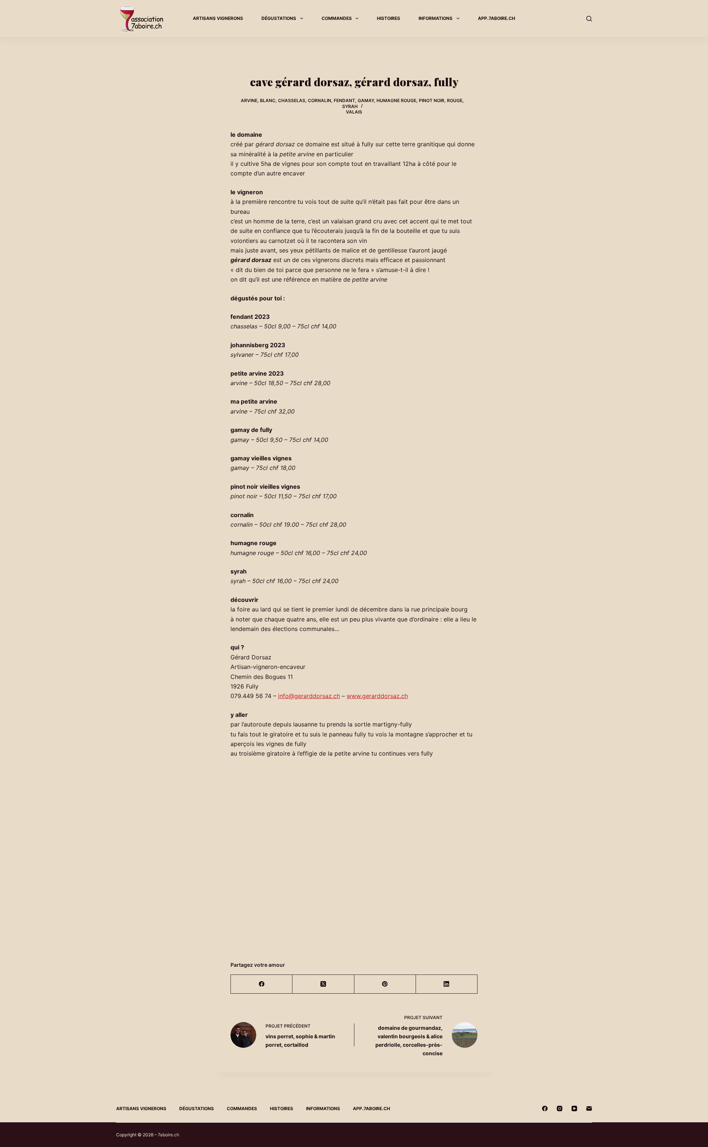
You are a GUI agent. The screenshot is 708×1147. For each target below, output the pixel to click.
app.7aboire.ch (496, 18)
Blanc (267, 100)
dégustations (278, 18)
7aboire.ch (168, 1134)
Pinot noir (431, 100)
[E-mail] (589, 1108)
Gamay (366, 100)
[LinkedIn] (447, 984)
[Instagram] (559, 1108)
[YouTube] (574, 1108)
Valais (354, 112)
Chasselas (291, 100)
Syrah (350, 106)
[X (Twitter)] (323, 984)
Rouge (454, 100)
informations (435, 18)
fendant (344, 100)
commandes (337, 18)
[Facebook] (261, 984)
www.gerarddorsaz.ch (377, 696)
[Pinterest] (385, 984)
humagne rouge (396, 100)
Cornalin (319, 100)
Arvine (249, 100)
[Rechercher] (589, 18)
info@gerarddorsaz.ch (309, 696)
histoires (388, 18)
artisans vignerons (218, 18)
